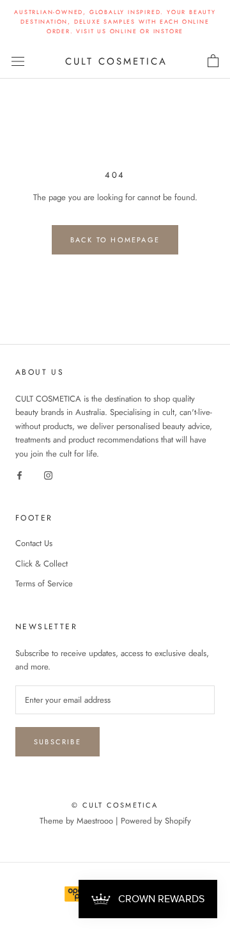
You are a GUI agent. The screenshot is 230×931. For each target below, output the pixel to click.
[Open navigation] (18, 61)
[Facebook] (19, 474)
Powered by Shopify (156, 821)
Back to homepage (115, 240)
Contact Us (33, 543)
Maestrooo (95, 821)
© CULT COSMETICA (115, 805)
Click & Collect (41, 564)
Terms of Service (44, 583)
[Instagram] (48, 474)
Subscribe (57, 742)
